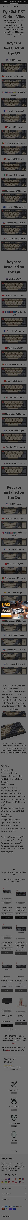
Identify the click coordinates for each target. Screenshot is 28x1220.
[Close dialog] (27, 601)
